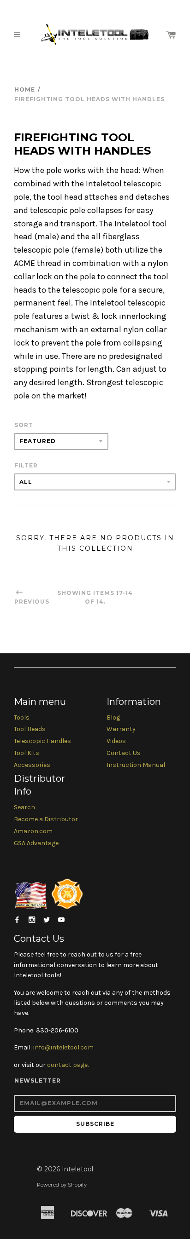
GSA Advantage (36, 843)
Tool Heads (30, 729)
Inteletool (77, 1169)
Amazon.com (33, 831)
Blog (113, 717)
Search (24, 807)
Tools (22, 717)
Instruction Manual (136, 765)
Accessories (32, 765)
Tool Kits (26, 753)
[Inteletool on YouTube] (61, 920)
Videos (116, 741)
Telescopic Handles (42, 741)
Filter (26, 465)
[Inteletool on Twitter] (46, 920)
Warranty (121, 729)
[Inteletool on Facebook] (17, 920)
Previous (31, 601)
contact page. (68, 1065)
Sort (23, 424)
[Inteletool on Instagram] (32, 920)
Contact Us (124, 753)
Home (24, 89)
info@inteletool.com (63, 1047)
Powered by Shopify (62, 1184)
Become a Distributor (46, 819)
